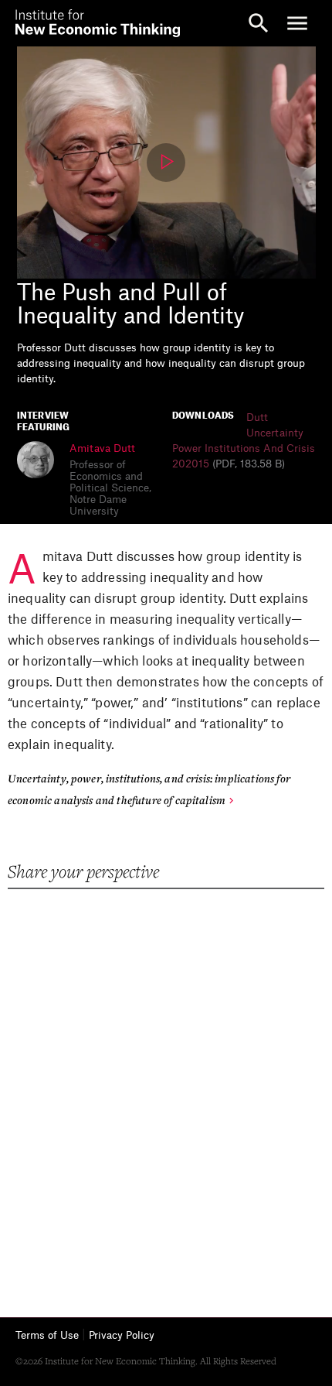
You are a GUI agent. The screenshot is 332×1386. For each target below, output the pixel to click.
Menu (297, 23)
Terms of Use (47, 1335)
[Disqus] (166, 1087)
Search (258, 23)
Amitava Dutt (102, 448)
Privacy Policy (121, 1335)
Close (34, 23)
